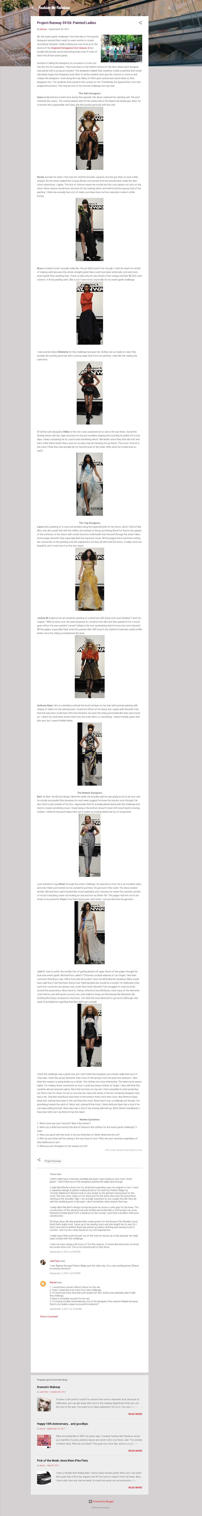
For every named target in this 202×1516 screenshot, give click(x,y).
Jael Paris (55, 1261)
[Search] (169, 8)
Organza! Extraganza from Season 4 (70, 48)
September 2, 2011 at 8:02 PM (65, 1251)
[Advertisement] (161, 63)
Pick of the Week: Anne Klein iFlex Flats (62, 1460)
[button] (140, 23)
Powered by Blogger (103, 1501)
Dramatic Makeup (48, 1387)
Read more (135, 1414)
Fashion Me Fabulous (54, 7)
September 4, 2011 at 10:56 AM (66, 1309)
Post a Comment (49, 1316)
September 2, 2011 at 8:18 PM (65, 1273)
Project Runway (53, 1161)
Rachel (53, 1282)
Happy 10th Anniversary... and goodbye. (63, 1423)
